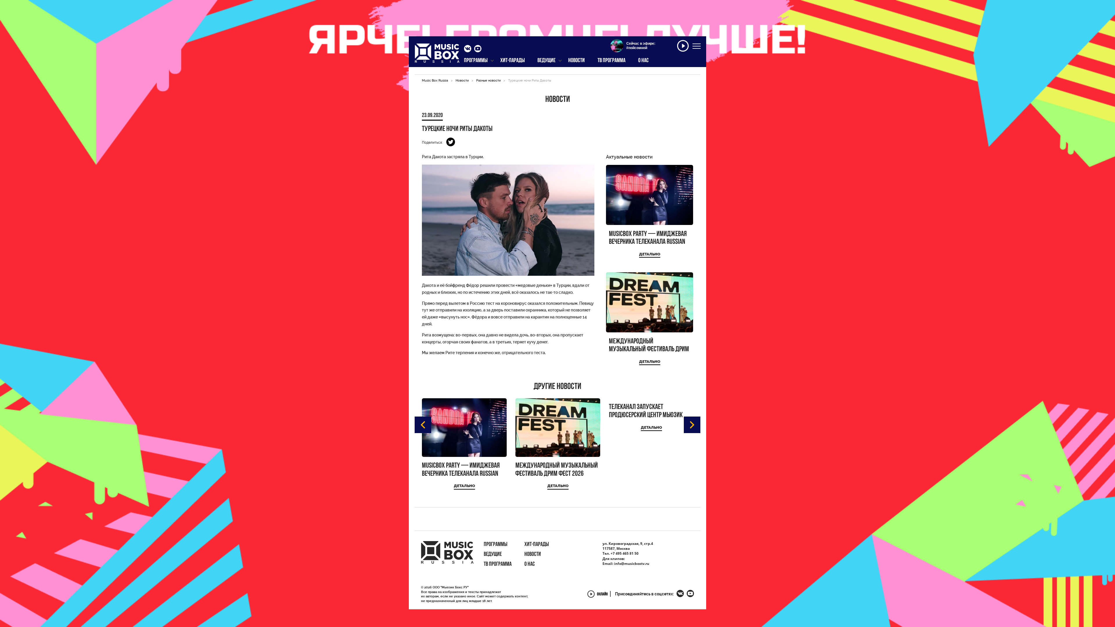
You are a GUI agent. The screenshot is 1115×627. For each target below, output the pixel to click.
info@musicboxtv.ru (631, 563)
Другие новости (557, 387)
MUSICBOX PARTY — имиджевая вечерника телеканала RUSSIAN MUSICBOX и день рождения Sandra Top (648, 238)
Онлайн (602, 594)
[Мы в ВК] (467, 49)
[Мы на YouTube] (477, 49)
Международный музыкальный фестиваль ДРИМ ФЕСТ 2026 (649, 345)
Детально (649, 254)
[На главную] (437, 55)
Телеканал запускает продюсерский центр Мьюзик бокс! (646, 411)
